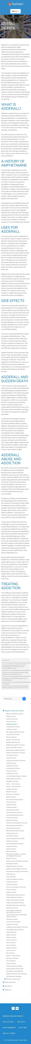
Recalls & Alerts (8, 1022)
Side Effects (21, 1022)
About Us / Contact (9, 1033)
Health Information (9, 1027)
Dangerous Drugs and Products (13, 1016)
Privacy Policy (23, 1040)
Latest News (23, 1027)
